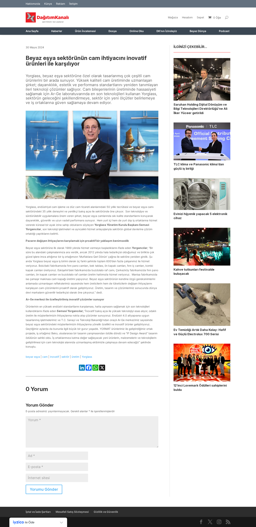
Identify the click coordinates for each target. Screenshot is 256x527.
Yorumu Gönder (44, 489)
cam (45, 356)
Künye (48, 3)
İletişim (73, 3)
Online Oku (136, 31)
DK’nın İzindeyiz (166, 31)
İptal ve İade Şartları (38, 511)
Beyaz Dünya (198, 31)
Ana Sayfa (32, 31)
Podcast (224, 31)
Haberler (56, 31)
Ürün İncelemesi (85, 31)
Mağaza (173, 17)
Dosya (113, 31)
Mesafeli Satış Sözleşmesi (72, 511)
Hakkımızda (33, 3)
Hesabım (187, 17)
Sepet (200, 17)
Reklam (60, 3)
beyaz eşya (33, 356)
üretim (75, 356)
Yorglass (87, 356)
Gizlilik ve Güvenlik (106, 511)
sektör (65, 356)
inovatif (54, 356)
